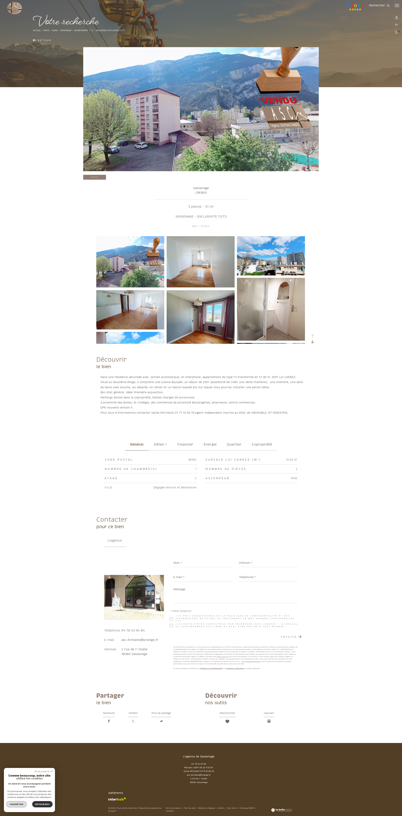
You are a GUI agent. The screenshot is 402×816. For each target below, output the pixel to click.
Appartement (81, 30)
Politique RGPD (246, 808)
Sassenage (65, 30)
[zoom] (130, 286)
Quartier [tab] (234, 444)
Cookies (170, 811)
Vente (46, 30)
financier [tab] (185, 444)
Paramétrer (16, 804)
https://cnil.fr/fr (222, 657)
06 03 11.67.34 (206, 767)
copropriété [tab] (262, 444)
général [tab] (137, 444)
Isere (54, 30)
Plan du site (190, 808)
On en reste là (42, 771)
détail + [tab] (160, 444)
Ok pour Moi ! (42, 804)
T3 (92, 30)
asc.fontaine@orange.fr (139, 640)
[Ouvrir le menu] (397, 5)
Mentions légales (207, 808)
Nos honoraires (173, 808)
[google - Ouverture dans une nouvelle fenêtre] (367, 10)
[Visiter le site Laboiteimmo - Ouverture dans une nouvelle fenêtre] (281, 810)
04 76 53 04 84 (133, 630)
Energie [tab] (210, 444)
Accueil (37, 30)
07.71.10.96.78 (207, 771)
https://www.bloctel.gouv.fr (251, 661)
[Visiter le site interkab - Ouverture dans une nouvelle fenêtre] (117, 799)
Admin (221, 808)
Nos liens (232, 808)
